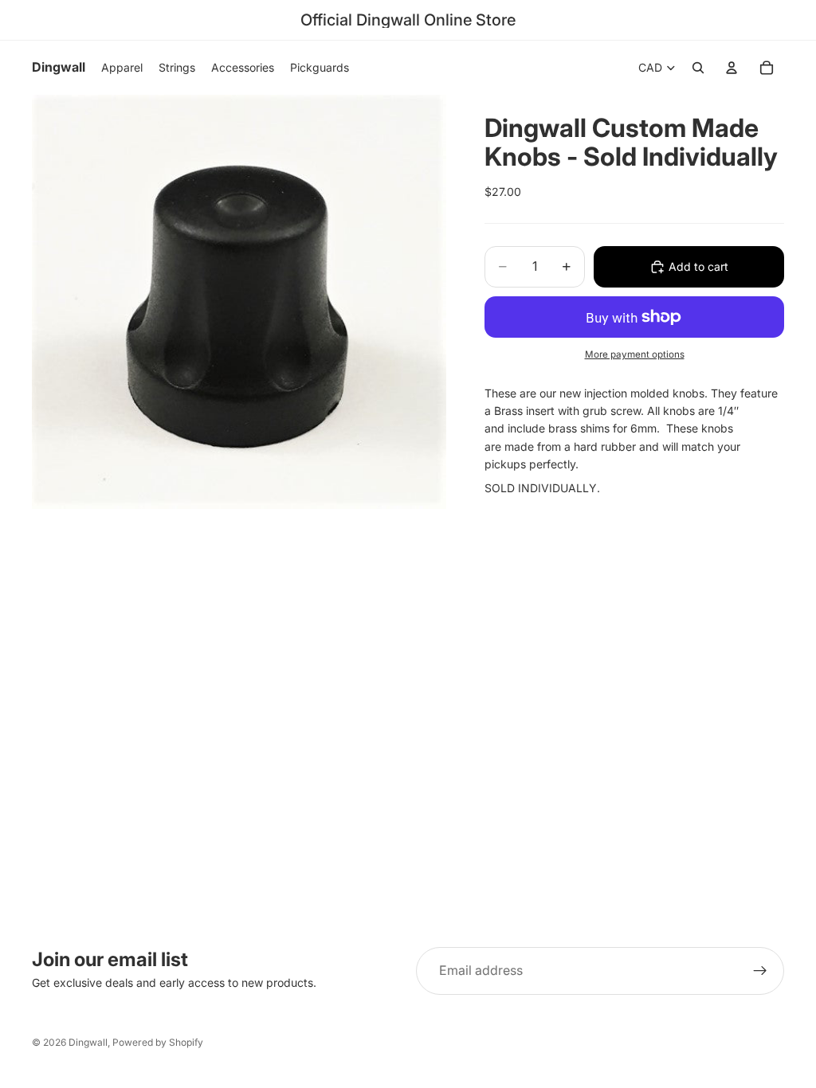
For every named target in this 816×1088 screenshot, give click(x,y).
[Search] (698, 67)
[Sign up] (760, 971)
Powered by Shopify (157, 1042)
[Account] (731, 67)
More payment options (635, 354)
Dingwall (88, 1042)
